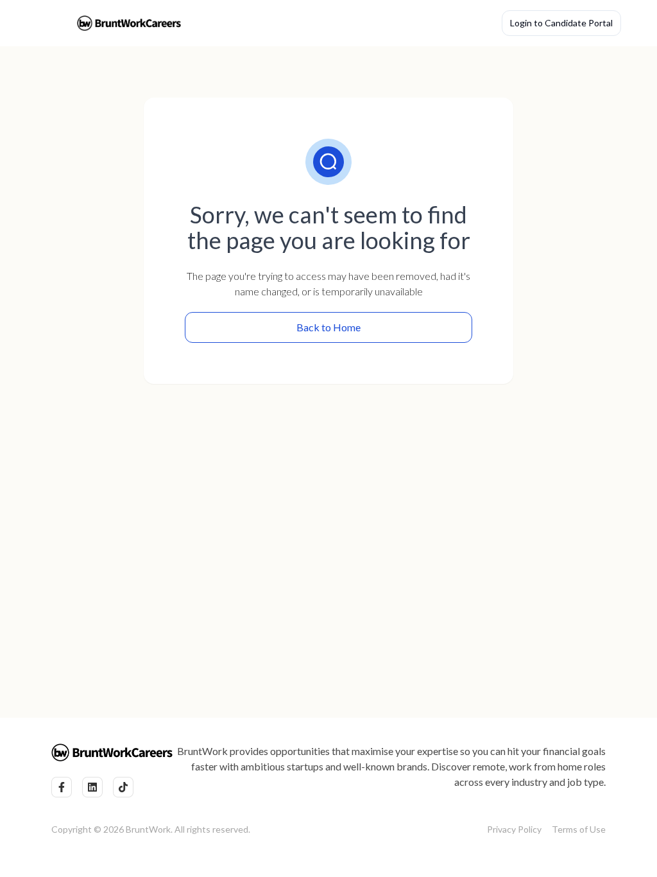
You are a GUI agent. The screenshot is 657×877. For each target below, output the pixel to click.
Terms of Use (579, 829)
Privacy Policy (514, 829)
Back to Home (328, 327)
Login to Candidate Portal (561, 22)
